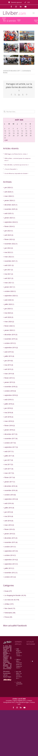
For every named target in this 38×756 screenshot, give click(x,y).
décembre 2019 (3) (10, 335)
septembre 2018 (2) (11, 395)
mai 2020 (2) (8, 313)
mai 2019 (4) (8, 365)
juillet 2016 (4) (9, 508)
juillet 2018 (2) (9, 404)
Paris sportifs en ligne (22, 702)
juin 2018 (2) (8, 408)
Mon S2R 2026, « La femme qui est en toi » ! (16, 165)
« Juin (6, 140)
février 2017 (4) (9, 477)
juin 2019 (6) (8, 361)
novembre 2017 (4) (10, 438)
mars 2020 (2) (9, 322)
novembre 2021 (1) (10, 261)
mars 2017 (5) (9, 473)
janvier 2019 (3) (9, 382)
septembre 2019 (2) (11, 348)
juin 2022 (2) (8, 248)
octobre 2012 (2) (10, 577)
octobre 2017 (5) (10, 443)
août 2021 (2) (9, 265)
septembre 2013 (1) (11, 564)
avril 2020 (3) (8, 317)
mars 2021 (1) (9, 283)
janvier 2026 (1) (9, 200)
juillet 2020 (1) (9, 304)
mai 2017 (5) (8, 464)
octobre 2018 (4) (10, 391)
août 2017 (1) (9, 451)
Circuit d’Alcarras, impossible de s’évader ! (16, 173)
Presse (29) (8, 617)
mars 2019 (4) (9, 374)
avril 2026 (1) (8, 192)
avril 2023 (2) (8, 235)
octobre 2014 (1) (10, 555)
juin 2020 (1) (8, 309)
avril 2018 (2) (8, 417)
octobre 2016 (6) (10, 495)
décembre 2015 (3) (10, 538)
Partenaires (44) (9, 613)
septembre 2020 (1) (11, 296)
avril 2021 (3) (8, 278)
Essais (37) (8, 591)
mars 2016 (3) (9, 525)
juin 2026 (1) (8, 187)
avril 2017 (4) (8, 469)
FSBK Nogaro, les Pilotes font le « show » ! (16, 154)
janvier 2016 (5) (9, 534)
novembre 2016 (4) (10, 490)
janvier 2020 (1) (9, 330)
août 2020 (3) (9, 300)
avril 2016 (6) (8, 521)
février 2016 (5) (9, 529)
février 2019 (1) (9, 378)
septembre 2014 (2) (11, 560)
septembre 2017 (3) (11, 447)
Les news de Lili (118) (11, 600)
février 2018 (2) (9, 425)
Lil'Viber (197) (9, 604)
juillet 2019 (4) (9, 356)
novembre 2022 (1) (10, 244)
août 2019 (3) (9, 352)
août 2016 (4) (9, 503)
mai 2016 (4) (8, 516)
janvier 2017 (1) (9, 482)
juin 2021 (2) (8, 270)
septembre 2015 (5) (11, 551)
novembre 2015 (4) (10, 542)
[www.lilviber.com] (11, 36)
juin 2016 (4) (8, 512)
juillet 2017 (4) (9, 456)
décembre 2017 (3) (10, 434)
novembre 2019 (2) (10, 339)
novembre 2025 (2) (10, 209)
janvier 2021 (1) (9, 287)
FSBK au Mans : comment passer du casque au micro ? (19, 664)
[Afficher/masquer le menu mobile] (34, 13)
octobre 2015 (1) (10, 547)
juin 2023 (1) (8, 231)
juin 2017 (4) (8, 460)
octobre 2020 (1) (10, 291)
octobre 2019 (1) (10, 343)
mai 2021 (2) (8, 274)
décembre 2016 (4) (10, 486)
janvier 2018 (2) (9, 430)
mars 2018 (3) (9, 421)
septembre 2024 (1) (11, 222)
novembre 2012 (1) (10, 573)
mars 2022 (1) (9, 257)
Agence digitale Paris (19, 700)
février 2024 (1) (9, 226)
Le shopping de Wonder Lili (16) (15, 595)
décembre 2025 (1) (10, 205)
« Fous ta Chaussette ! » (11, 169)
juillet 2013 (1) (9, 568)
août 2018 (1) (9, 400)
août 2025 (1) (9, 213)
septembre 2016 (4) (11, 499)
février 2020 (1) (9, 326)
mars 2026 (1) (9, 196)
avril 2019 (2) (8, 369)
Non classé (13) (9, 608)
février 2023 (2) (9, 239)
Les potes (9, 700)
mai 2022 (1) (8, 252)
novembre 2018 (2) (10, 387)
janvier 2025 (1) (9, 218)
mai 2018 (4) (8, 413)
